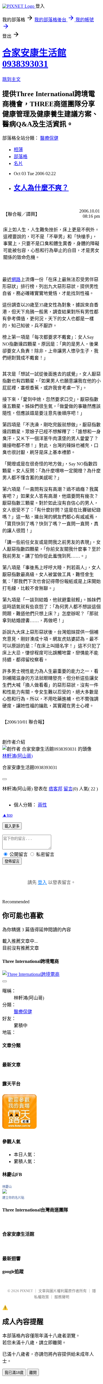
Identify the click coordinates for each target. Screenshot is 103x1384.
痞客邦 (55, 788)
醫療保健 (49, 138)
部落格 (20, 156)
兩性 (42, 804)
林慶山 (7, 1186)
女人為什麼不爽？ (41, 188)
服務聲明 (61, 1297)
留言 (68, 788)
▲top (7, 815)
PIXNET (26, 1291)
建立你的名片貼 (13, 1197)
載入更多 (12, 826)
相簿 (18, 149)
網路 (16, 279)
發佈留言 (12, 861)
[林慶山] (4, 1192)
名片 (18, 163)
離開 (33, 1372)
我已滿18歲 (14, 1372)
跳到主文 (11, 79)
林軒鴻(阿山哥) (17, 755)
